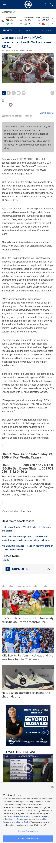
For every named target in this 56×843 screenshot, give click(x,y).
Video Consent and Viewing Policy (25, 821)
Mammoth (47, 30)
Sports (6, 559)
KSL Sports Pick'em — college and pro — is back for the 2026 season (27, 657)
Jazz (38, 30)
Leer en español (47, 113)
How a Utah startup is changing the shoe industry (26, 695)
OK (52, 787)
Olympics (28, 30)
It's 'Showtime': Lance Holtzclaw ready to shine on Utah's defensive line (27, 620)
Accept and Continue (28, 838)
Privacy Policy (26, 816)
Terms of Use (12, 816)
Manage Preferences (28, 831)
